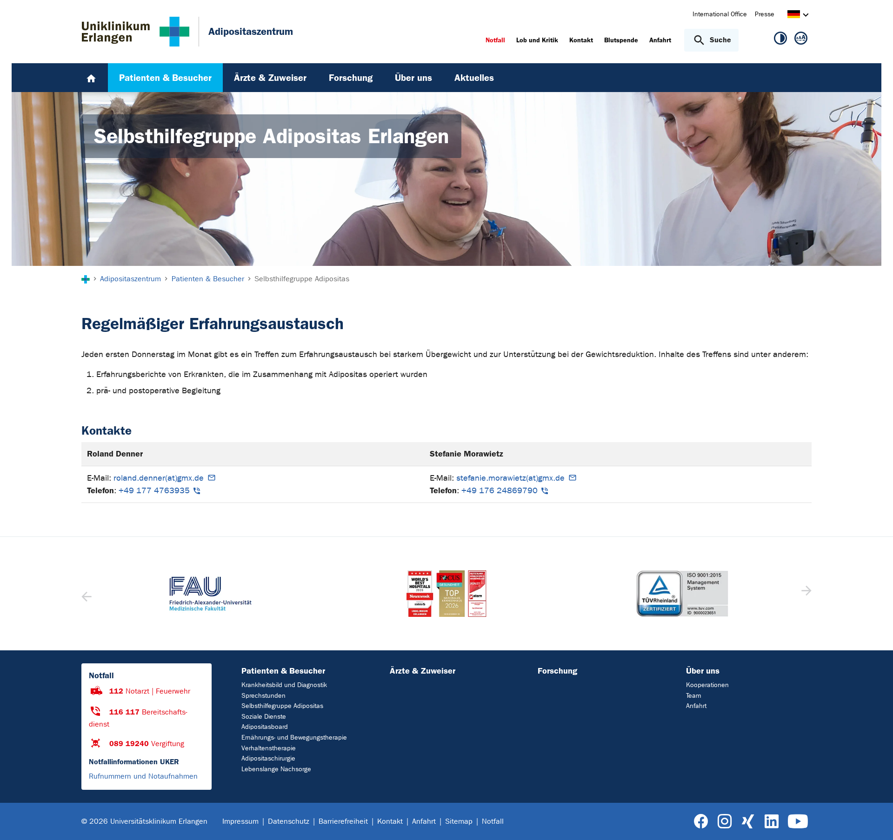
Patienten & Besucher (283, 671)
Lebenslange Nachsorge (276, 769)
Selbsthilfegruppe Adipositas (282, 706)
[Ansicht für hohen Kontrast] (780, 40)
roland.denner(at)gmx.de (158, 478)
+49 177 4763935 (154, 491)
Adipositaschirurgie (268, 758)
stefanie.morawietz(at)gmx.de (510, 478)
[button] (805, 593)
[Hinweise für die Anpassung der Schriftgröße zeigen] (800, 40)
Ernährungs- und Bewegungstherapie (294, 737)
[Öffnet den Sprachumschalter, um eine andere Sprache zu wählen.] (793, 15)
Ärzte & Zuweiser (422, 671)
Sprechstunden (263, 696)
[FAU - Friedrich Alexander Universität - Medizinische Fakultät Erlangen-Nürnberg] (210, 593)
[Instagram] (725, 822)
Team (693, 696)
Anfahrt (696, 706)
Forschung (557, 671)
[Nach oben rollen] (875, 821)
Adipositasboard (264, 727)
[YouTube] (798, 822)
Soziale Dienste (263, 717)
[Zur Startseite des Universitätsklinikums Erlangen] (135, 31)
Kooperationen (707, 685)
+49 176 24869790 (499, 491)
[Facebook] (701, 822)
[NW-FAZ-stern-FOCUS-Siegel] (446, 593)
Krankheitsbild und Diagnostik (284, 685)
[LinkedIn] (771, 822)
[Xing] (748, 822)
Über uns (703, 671)
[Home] (91, 77)
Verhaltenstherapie (268, 748)
